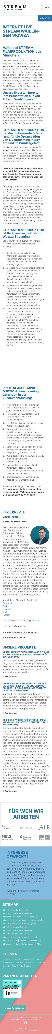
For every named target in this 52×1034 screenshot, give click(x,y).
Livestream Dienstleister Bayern (16, 934)
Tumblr (6, 615)
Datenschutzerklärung (24, 944)
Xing (5, 612)
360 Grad (6, 959)
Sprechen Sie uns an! (15, 637)
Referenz (30, 963)
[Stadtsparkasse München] (7, 827)
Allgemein (17, 959)
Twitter (6, 606)
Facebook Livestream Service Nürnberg (19, 917)
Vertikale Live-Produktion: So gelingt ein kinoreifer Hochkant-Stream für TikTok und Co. (26, 654)
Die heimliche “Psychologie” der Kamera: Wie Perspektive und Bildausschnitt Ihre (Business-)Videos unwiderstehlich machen (25, 687)
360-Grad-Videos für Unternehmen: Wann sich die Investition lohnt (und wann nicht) (25, 722)
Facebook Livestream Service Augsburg (20, 937)
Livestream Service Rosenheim (16, 927)
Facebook (7, 603)
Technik (6, 966)
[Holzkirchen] (26, 827)
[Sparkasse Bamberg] (26, 837)
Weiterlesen (11, 676)
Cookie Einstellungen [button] (14, 1008)
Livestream (19, 963)
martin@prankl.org (31, 620)
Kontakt (46, 18)
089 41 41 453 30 (26, 1028)
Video (28, 966)
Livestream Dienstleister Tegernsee (18, 913)
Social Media (41, 963)
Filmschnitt (7, 963)
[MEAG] (7, 837)
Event (39, 959)
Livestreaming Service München (16, 910)
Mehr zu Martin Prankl (16, 521)
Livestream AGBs (11, 941)
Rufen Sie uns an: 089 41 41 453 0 (22, 632)
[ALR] (44, 827)
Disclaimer (8, 944)
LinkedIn (7, 609)
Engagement (29, 959)
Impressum (35, 941)
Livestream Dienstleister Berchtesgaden (20, 924)
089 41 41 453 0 (27, 495)
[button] (46, 7)
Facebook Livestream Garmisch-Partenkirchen (22, 920)
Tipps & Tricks (17, 966)
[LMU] (44, 837)
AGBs (39, 944)
